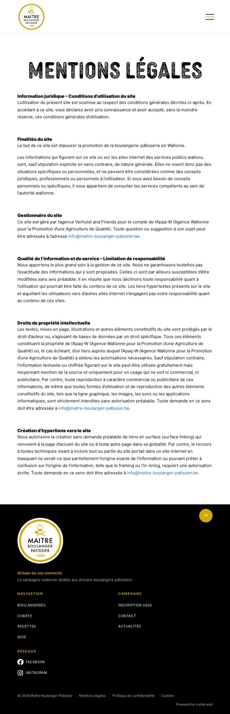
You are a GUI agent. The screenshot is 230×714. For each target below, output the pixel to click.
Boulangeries (31, 605)
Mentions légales (92, 695)
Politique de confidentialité (133, 695)
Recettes (26, 626)
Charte (24, 616)
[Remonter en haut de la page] (206, 515)
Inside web (204, 704)
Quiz (21, 637)
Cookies (167, 695)
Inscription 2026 (135, 605)
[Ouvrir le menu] (209, 17)
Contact (127, 616)
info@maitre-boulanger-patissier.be (103, 236)
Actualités (129, 626)
